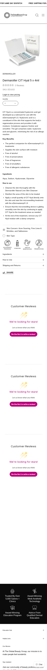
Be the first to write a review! (23, 334)
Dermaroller (9, 74)
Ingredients (7, 254)
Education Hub (7, 630)
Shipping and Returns (11, 265)
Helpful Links (7, 638)
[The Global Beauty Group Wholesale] (15, 15)
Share (10, 272)
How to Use (7, 260)
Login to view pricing (11, 94)
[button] (37, 15)
